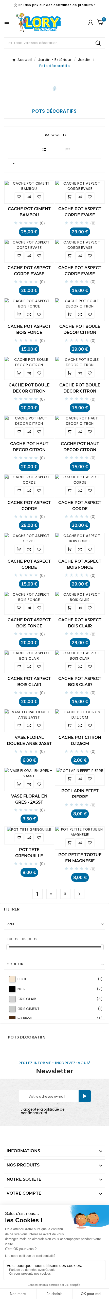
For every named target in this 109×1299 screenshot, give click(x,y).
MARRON (59, 1018)
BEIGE (59, 979)
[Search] (98, 43)
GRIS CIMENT (59, 1008)
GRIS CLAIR (59, 998)
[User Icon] (90, 22)
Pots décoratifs (27, 1037)
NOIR (59, 989)
